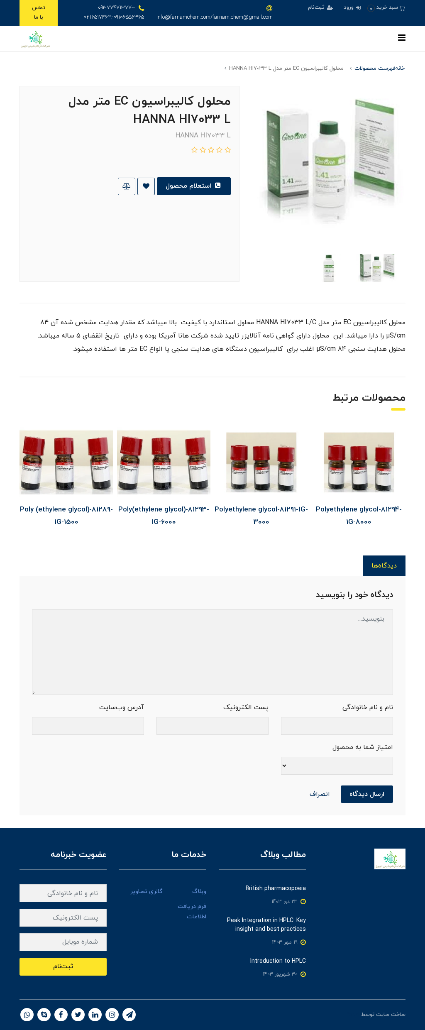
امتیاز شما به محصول (362, 747)
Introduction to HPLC (278, 961)
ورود (349, 7)
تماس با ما (38, 12)
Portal (352, 1014)
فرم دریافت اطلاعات (192, 912)
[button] (386, 7)
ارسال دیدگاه (366, 794)
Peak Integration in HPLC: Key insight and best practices (266, 925)
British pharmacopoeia (276, 889)
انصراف (320, 794)
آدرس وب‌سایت (121, 707)
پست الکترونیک (246, 707)
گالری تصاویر (146, 891)
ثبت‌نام (317, 7)
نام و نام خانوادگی (367, 707)
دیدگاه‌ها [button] (384, 565)
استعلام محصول (189, 186)
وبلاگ (199, 891)
